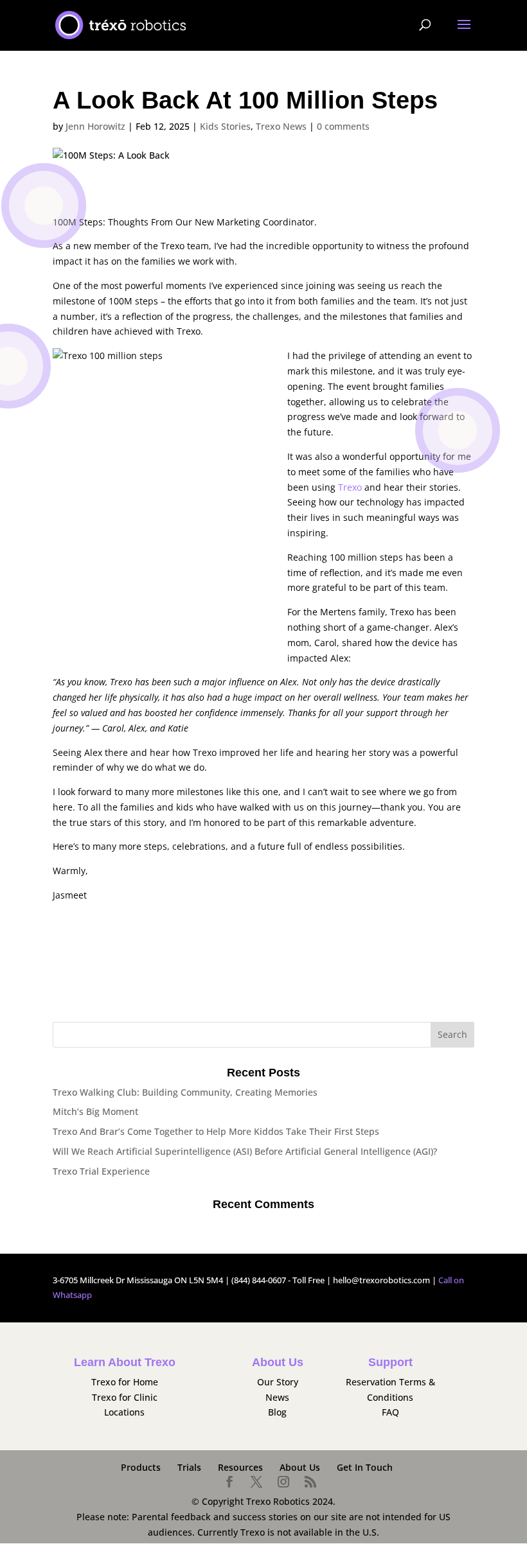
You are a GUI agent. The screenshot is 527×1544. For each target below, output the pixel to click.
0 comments (343, 126)
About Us (300, 1467)
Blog (277, 1412)
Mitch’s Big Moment (95, 1111)
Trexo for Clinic (124, 1397)
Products (141, 1467)
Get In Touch (365, 1467)
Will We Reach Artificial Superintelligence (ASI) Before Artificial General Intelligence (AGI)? (246, 1151)
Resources (240, 1467)
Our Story (277, 1382)
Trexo (350, 487)
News (277, 1397)
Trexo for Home (124, 1382)
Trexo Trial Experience (101, 1171)
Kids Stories (225, 126)
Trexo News (281, 126)
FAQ (390, 1412)
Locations (124, 1412)
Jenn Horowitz (95, 126)
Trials (189, 1467)
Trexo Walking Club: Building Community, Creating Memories (185, 1092)
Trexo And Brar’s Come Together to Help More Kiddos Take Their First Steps (216, 1131)
